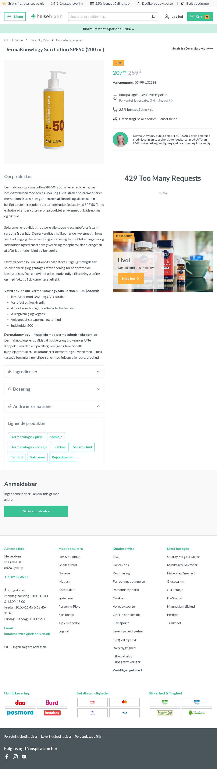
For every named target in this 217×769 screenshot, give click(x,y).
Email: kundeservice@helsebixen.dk (27, 631)
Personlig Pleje (69, 606)
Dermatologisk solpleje (29, 447)
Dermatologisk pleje (27, 437)
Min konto (66, 615)
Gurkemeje (175, 590)
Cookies (119, 598)
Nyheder (64, 573)
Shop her (128, 278)
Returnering (121, 573)
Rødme (60, 447)
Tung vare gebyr (124, 640)
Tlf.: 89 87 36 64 (16, 577)
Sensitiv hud (82, 447)
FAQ (116, 557)
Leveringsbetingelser (128, 631)
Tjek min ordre (69, 623)
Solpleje (56, 437)
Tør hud (17, 457)
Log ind (63, 631)
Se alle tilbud (67, 565)
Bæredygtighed (124, 648)
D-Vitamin (174, 598)
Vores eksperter (124, 606)
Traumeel (174, 623)
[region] (54, 110)
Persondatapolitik (126, 590)
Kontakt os (121, 565)
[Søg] (153, 16)
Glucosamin (175, 581)
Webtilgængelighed (127, 670)
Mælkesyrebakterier (182, 565)
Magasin (64, 581)
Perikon (172, 615)
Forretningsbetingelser (129, 581)
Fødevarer (65, 598)
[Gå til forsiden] (47, 16)
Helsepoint (121, 623)
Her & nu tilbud (69, 557)
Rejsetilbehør (62, 457)
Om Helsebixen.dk (126, 615)
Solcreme (37, 457)
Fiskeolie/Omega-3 (181, 573)
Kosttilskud (66, 590)
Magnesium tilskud (181, 606)
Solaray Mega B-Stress (183, 557)
